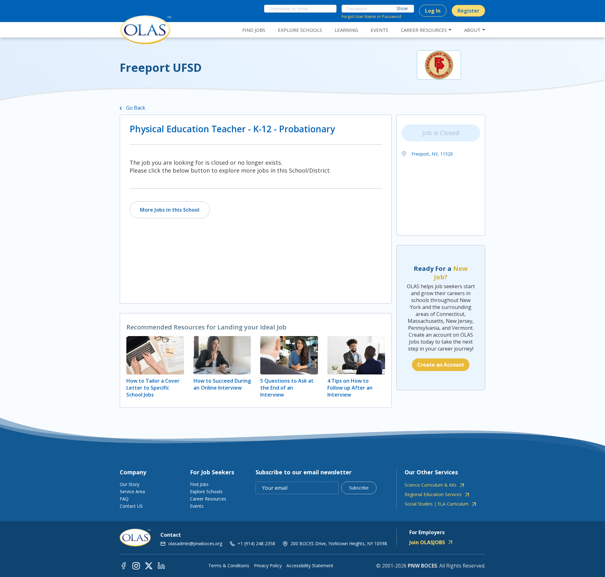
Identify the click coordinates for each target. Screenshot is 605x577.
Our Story (129, 484)
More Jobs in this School (169, 209)
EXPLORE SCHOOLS (300, 30)
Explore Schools (206, 491)
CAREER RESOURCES (424, 30)
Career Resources (208, 499)
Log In (433, 10)
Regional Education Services (433, 494)
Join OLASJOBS (427, 542)
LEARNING (346, 30)
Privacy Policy (268, 565)
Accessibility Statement (309, 565)
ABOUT (472, 30)
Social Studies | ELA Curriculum (437, 504)
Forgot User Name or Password (371, 16)
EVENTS (379, 30)
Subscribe (359, 488)
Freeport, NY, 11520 (431, 154)
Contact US (131, 506)
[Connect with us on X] (149, 565)
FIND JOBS (253, 30)
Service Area (132, 491)
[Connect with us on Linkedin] (161, 565)
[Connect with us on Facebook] (123, 565)
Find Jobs (199, 484)
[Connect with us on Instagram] (136, 565)
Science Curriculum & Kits (431, 485)
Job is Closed (440, 133)
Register (468, 10)
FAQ (124, 499)
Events (197, 506)
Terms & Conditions (228, 565)
